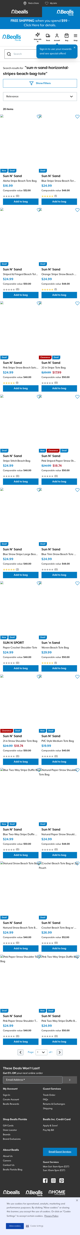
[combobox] (40, 96)
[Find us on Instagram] (53, 1180)
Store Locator (10, 1130)
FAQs (45, 1099)
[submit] (70, 1080)
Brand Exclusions (12, 1139)
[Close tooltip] (75, 47)
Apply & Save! (50, 1125)
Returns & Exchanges (54, 1104)
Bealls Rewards (11, 1104)
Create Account (11, 1099)
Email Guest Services (60, 1151)
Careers (7, 1160)
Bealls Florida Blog (12, 1169)
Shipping (47, 1108)
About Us (8, 1156)
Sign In (6, 1095)
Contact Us (9, 1165)
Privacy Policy (51, 1216)
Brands (6, 1134)
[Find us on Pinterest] (61, 1180)
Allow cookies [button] (15, 1226)
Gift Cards (8, 1125)
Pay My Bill (48, 1130)
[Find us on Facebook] (45, 1180)
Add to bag (26, 202)
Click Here (31, 25)
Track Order (49, 1095)
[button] (34, 1226)
